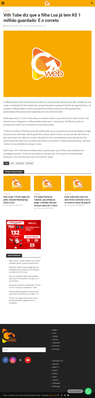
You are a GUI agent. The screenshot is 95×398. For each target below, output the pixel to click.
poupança (20, 163)
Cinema (55, 339)
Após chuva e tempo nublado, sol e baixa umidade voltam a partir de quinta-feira (24, 262)
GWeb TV (55, 367)
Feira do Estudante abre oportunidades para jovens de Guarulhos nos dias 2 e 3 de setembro (24, 278)
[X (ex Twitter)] (20, 360)
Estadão (6, 11)
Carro (54, 333)
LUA (12, 163)
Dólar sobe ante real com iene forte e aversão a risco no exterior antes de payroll (77, 200)
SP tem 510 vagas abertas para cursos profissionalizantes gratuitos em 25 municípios (23, 300)
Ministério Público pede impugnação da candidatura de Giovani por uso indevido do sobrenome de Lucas (24, 269)
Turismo (55, 380)
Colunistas (56, 343)
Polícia (54, 370)
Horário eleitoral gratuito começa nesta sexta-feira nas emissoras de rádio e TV (24, 292)
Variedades (56, 383)
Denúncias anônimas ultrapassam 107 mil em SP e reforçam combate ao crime (24, 286)
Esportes (55, 364)
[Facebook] (5, 360)
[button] (88, 391)
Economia (56, 346)
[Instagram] (13, 360)
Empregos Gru (57, 361)
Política (55, 373)
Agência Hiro (53, 395)
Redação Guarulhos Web (14, 26)
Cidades (55, 336)
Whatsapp (56, 386)
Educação (55, 349)
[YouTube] (28, 360)
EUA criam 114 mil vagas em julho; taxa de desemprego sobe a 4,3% (16, 200)
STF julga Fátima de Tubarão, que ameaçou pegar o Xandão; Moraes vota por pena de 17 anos (45, 201)
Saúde (54, 377)
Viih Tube (29, 163)
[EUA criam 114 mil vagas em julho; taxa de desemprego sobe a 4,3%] (16, 183)
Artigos (54, 330)
